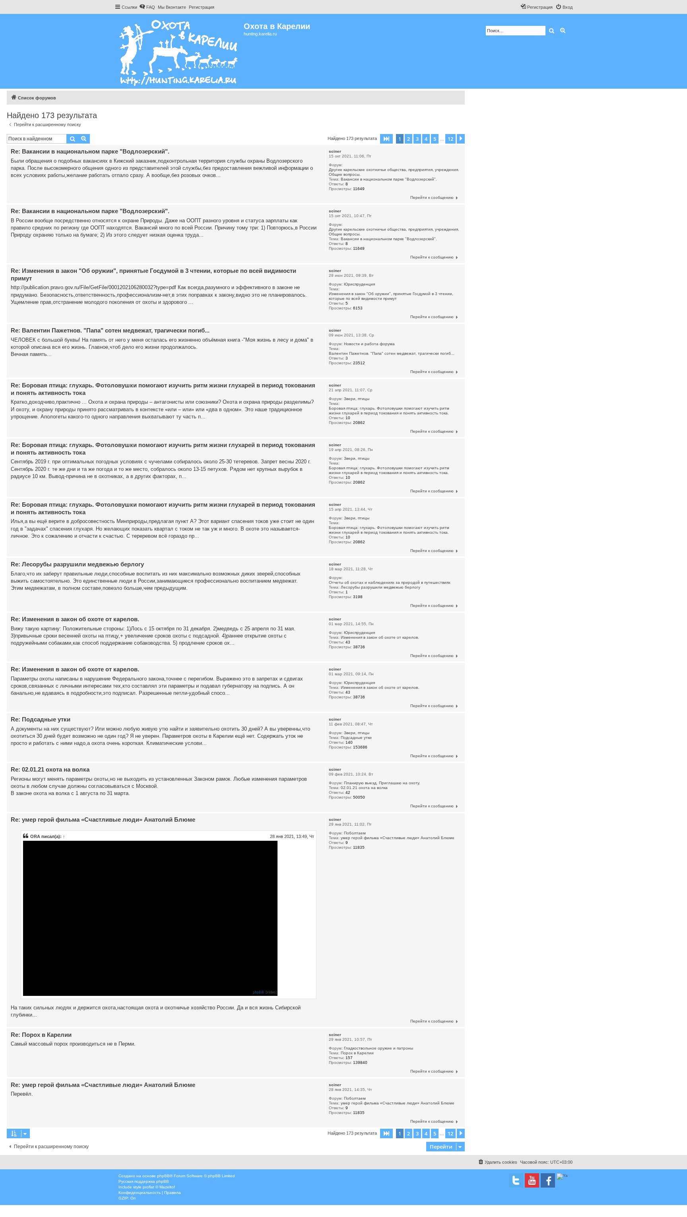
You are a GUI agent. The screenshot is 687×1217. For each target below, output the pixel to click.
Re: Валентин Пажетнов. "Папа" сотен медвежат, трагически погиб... (110, 330)
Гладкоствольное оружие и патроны (378, 1048)
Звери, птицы (356, 399)
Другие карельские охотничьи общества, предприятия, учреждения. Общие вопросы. (394, 172)
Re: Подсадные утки (40, 719)
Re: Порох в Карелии (41, 1034)
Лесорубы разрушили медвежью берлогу (380, 587)
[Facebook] (548, 1180)
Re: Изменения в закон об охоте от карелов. (75, 619)
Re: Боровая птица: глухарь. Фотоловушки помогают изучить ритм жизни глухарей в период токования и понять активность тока (163, 389)
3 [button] (417, 138)
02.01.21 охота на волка (364, 787)
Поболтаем (355, 833)
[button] (386, 139)
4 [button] (426, 138)
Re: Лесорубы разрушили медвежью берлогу (77, 564)
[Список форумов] (179, 51)
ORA (35, 836)
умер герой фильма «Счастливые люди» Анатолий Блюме (397, 838)
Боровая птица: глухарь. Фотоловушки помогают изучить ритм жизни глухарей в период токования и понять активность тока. (389, 410)
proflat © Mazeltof (159, 1187)
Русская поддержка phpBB (143, 1181)
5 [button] (434, 138)
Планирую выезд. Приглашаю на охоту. (382, 783)
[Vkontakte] (516, 1180)
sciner (335, 151)
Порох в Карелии (357, 1053)
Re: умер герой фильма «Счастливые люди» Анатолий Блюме (103, 819)
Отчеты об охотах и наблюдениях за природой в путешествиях (389, 582)
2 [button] (408, 138)
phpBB (258, 992)
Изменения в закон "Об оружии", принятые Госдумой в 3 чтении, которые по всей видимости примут (391, 296)
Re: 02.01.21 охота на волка (50, 769)
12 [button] (450, 138)
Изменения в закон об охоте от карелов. (380, 637)
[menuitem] (147, 7)
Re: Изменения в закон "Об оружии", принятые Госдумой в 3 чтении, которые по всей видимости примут (153, 274)
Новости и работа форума (369, 344)
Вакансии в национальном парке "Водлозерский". (389, 179)
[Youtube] (532, 1180)
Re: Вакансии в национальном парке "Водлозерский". (90, 151)
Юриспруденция (359, 284)
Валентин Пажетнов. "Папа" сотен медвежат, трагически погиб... (391, 353)
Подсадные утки (356, 737)
